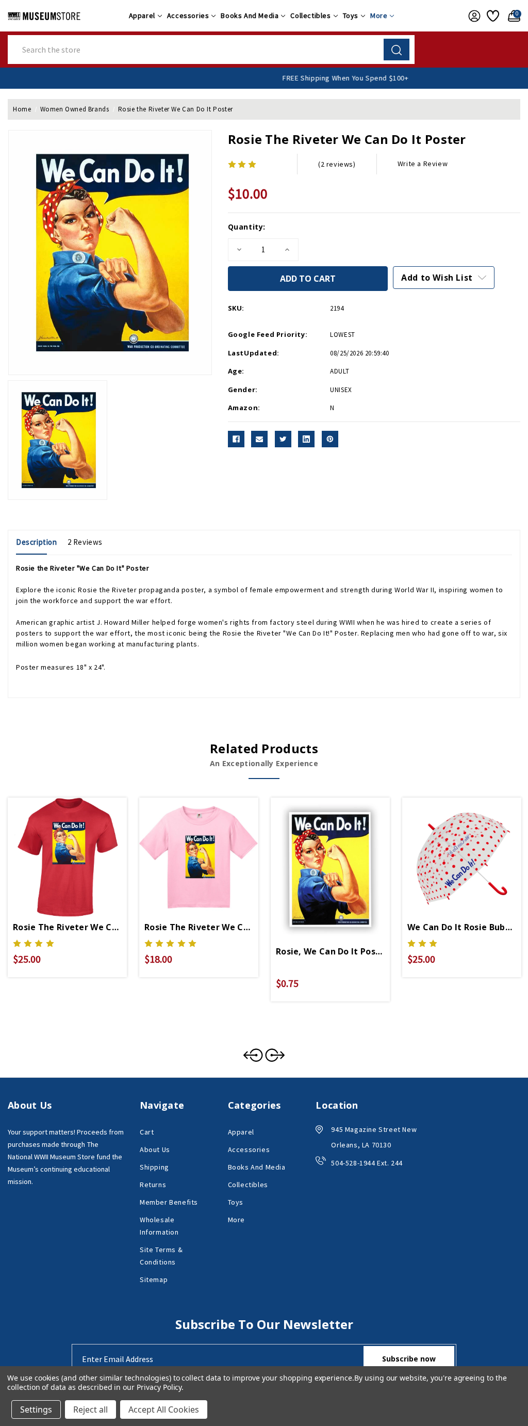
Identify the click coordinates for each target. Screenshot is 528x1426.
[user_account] (472, 16)
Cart (147, 1132)
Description (36, 542)
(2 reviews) (337, 164)
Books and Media (249, 15)
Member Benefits (169, 1202)
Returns (153, 1184)
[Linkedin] (306, 439)
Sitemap (154, 1279)
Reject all (90, 1409)
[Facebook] (236, 439)
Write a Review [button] (423, 163)
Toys (350, 15)
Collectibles (310, 15)
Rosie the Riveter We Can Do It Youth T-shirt (198, 927)
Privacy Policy (159, 1387)
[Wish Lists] (492, 16)
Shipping (154, 1167)
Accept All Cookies (163, 1409)
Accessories (188, 15)
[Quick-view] (55, 848)
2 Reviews (85, 542)
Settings (36, 1409)
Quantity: (247, 227)
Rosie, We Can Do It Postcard (330, 951)
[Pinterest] (330, 439)
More (378, 15)
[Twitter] (283, 439)
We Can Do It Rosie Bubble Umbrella (461, 927)
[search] (396, 49)
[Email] (259, 439)
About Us (155, 1149)
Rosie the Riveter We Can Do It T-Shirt (67, 927)
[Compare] (79, 848)
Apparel (142, 15)
